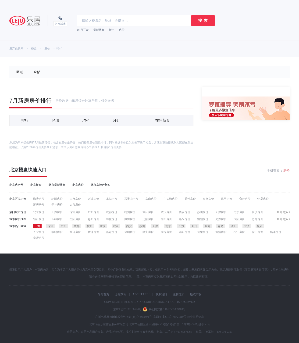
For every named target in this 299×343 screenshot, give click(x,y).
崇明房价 (57, 232)
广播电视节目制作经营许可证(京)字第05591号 (123, 316)
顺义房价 (208, 198)
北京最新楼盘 (57, 184)
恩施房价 (257, 219)
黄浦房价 (93, 232)
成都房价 (111, 212)
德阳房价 (202, 219)
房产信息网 (16, 48)
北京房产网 (16, 184)
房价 (122, 30)
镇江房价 (38, 219)
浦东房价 (184, 232)
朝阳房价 (57, 198)
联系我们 (161, 294)
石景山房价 (131, 198)
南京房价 (239, 212)
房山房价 (151, 198)
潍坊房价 (129, 219)
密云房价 (244, 198)
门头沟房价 (171, 198)
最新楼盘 (98, 30)
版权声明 (195, 294)
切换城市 (60, 23)
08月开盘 (83, 30)
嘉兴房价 (184, 219)
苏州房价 (202, 212)
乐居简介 (120, 294)
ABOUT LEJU (141, 294)
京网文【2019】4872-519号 (169, 316)
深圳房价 (75, 212)
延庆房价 (38, 204)
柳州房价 (166, 219)
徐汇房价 (257, 232)
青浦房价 (221, 232)
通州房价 (190, 198)
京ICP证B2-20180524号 (127, 309)
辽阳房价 (148, 219)
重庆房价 (148, 212)
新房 (111, 30)
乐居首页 (103, 294)
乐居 (24, 20)
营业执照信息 (195, 316)
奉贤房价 (38, 237)
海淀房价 (38, 198)
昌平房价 (226, 198)
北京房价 (78, 184)
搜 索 (203, 20)
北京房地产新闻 (100, 184)
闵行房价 (166, 232)
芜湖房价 (221, 219)
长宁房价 (38, 232)
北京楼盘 (18, 169)
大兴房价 (75, 204)
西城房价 (93, 198)
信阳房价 (239, 219)
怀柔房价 (263, 198)
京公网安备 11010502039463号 (167, 309)
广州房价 (93, 212)
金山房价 (129, 232)
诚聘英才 (178, 294)
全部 (37, 72)
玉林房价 (57, 219)
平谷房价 (57, 204)
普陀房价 (202, 232)
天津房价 (221, 212)
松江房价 (239, 232)
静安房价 (148, 232)
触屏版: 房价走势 (111, 147)
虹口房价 (75, 232)
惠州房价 (93, 219)
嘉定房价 (111, 232)
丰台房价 (75, 198)
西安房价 (184, 212)
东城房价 (111, 198)
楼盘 (34, 48)
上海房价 (57, 212)
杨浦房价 (275, 232)
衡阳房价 (75, 219)
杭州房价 (129, 212)
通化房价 (111, 219)
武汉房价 (166, 212)
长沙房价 (257, 212)
